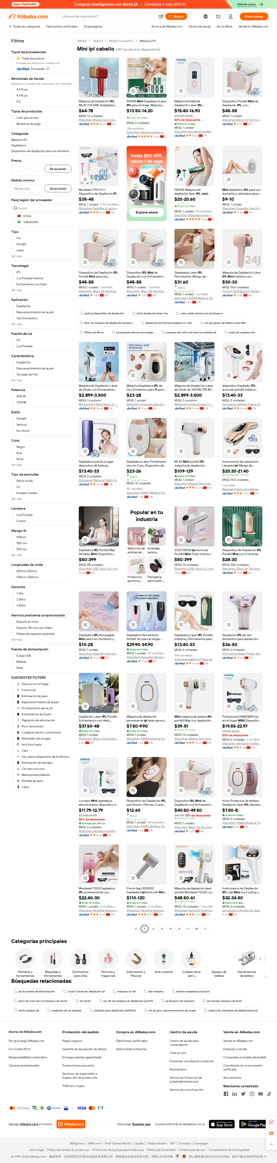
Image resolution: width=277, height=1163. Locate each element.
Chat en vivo (178, 1053)
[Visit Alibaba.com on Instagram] (251, 1093)
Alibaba (82, 41)
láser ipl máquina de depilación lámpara (108, 322)
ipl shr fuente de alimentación (36, 991)
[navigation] (41, 485)
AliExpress (77, 1143)
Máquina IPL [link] (148, 41)
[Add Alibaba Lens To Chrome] (70, 1124)
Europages (201, 1143)
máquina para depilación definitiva (115, 1010)
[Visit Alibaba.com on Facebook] (226, 1093)
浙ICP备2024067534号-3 (249, 1156)
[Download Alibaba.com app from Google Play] (253, 1124)
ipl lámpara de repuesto (180, 1001)
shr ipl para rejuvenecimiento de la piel (172, 1010)
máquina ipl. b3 (126, 991)
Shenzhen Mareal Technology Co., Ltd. (99, 120)
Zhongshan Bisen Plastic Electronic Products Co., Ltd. (242, 653)
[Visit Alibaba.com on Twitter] (243, 1093)
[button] (161, 16)
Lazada (138, 1143)
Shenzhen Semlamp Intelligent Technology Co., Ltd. (194, 131)
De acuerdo (58, 169)
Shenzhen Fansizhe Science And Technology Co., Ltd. (99, 208)
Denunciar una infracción (187, 1089)
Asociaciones (232, 1077)
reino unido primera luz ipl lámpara (201, 313)
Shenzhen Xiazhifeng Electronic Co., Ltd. (147, 132)
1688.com (94, 1143)
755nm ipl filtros (94, 332)
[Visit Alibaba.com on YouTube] (260, 1093)
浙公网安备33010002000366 (209, 1156)
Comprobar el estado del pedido (244, 1057)
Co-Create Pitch (20, 1049)
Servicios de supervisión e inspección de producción (80, 1075)
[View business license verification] (178, 1156)
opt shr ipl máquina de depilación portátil (128, 1001)
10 (196, 928)
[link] (271, 1122)
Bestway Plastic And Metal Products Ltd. (242, 489)
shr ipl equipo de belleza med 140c (225, 322)
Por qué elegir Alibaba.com (26, 1041)
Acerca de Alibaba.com (25, 1031)
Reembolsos (178, 1069)
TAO (172, 1143)
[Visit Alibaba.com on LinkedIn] (234, 1093)
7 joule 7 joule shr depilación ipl (86, 991)
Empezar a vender (235, 1049)
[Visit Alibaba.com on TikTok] (269, 1093)
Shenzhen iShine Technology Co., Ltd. (99, 738)
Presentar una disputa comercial (191, 1061)
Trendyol (184, 1143)
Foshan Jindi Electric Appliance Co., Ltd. (242, 291)
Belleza (98, 41)
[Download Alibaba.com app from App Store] (222, 1124)
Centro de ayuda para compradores (184, 1042)
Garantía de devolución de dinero (84, 1049)
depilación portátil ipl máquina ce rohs (168, 322)
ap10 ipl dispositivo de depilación (104, 313)
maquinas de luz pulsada (66, 1010)
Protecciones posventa (78, 1065)
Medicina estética (121, 41)
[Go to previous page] (136, 929)
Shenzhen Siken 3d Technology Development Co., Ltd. (242, 120)
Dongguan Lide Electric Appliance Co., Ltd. (242, 910)
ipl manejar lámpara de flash (224, 1001)
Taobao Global (156, 1143)
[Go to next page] (205, 929)
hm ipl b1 (85, 1001)
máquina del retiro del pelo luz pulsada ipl (191, 332)
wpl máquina (156, 991)
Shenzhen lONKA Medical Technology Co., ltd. (194, 298)
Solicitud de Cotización (131, 1049)
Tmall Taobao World (117, 1143)
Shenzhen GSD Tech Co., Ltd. (98, 568)
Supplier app (141, 1124)
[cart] (219, 17)
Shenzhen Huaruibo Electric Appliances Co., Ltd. (242, 208)
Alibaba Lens (29, 1124)
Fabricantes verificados (131, 1041)
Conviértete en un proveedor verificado (243, 1067)
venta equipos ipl (28, 1010)
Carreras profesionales (24, 1065)
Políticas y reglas (73, 1086)
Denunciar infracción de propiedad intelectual (186, 1079)
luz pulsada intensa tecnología (134, 332)
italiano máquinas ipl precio (193, 991)
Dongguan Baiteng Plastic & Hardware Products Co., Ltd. (242, 404)
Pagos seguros (72, 1041)
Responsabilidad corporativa (28, 1057)
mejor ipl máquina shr (242, 332)
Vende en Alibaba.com (238, 1041)
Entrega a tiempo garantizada (81, 1057)
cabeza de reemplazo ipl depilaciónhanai (233, 1010)
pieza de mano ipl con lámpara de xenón (42, 1001)
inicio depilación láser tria (152, 313)
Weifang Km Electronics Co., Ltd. (99, 404)
